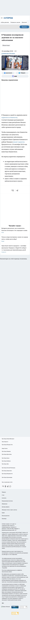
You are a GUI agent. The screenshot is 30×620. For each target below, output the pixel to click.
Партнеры (4, 518)
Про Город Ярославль (7, 454)
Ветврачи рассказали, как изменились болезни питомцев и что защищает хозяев (14, 230)
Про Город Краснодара (7, 477)
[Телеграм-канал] (22, 73)
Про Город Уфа (5, 464)
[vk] (12, 190)
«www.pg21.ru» (13, 523)
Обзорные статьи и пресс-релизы (9, 509)
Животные (6, 45)
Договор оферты (5, 506)
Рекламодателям (5, 515)
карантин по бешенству (9, 117)
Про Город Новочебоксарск (8, 438)
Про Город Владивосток (7, 473)
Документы (25, 22)
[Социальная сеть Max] (15, 76)
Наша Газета (4, 448)
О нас (3, 495)
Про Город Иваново (6, 451)
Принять (24, 27)
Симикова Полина (8, 53)
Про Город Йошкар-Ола (7, 444)
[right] (28, 22)
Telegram (4, 492)
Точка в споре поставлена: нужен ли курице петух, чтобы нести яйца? (15, 239)
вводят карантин (18, 142)
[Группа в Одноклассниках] (5, 486)
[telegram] (17, 190)
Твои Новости (5, 441)
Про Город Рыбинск (6, 461)
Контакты (4, 498)
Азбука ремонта (5, 22)
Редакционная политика (7, 501)
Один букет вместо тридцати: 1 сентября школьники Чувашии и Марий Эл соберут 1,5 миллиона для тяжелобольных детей (14, 249)
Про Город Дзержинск (7, 470)
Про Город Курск (5, 458)
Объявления (4, 503)
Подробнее (4, 567)
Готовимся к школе (15, 22)
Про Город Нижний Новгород (8, 467)
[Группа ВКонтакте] (8, 73)
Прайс (3, 512)
